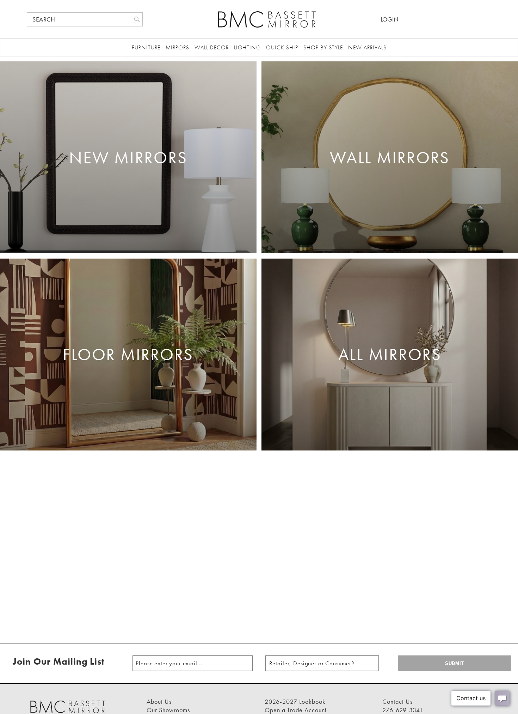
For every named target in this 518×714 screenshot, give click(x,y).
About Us (159, 701)
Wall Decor (212, 47)
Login (390, 19)
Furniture (146, 47)
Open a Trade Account (296, 710)
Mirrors (177, 47)
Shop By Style (323, 47)
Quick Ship (282, 47)
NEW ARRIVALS (367, 47)
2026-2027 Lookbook (295, 701)
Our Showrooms (168, 710)
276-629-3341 (402, 710)
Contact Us (397, 701)
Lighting (247, 47)
